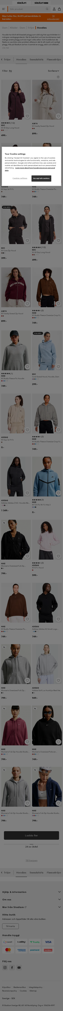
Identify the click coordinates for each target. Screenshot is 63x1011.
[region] (32, 166)
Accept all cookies (41, 178)
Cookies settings (20, 178)
